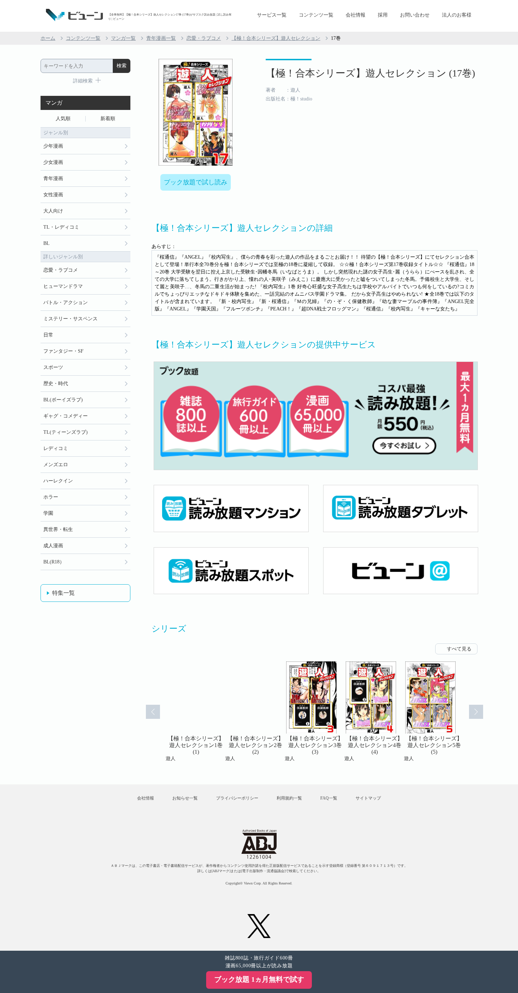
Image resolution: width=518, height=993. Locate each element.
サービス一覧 (271, 15)
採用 (383, 15)
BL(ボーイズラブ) (63, 399)
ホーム (48, 38)
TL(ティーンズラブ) (65, 432)
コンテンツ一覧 (316, 15)
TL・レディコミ (61, 227)
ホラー (50, 497)
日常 (48, 335)
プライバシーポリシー (237, 798)
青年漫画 (53, 178)
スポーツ (53, 367)
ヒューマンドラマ (63, 286)
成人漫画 (53, 545)
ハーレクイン (58, 480)
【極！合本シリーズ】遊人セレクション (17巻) (370, 73)
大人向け (53, 211)
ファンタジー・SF (63, 351)
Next (476, 712)
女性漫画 (53, 194)
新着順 (107, 118)
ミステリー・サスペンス (70, 318)
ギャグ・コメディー (65, 416)
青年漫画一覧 (161, 38)
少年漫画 (53, 146)
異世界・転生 (58, 529)
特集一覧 (63, 593)
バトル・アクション (65, 302)
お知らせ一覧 (185, 798)
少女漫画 (53, 162)
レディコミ (55, 448)
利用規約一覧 (289, 798)
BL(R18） (53, 562)
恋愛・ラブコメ (203, 38)
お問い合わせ (415, 15)
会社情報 (355, 15)
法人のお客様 (456, 15)
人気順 (63, 118)
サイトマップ (368, 798)
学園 (48, 513)
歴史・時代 (55, 383)
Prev (153, 712)
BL (46, 243)
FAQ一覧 (328, 798)
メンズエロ (55, 464)
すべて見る (459, 649)
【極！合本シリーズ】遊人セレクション (276, 38)
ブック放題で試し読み (195, 182)
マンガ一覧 (123, 38)
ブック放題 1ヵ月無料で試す (259, 979)
